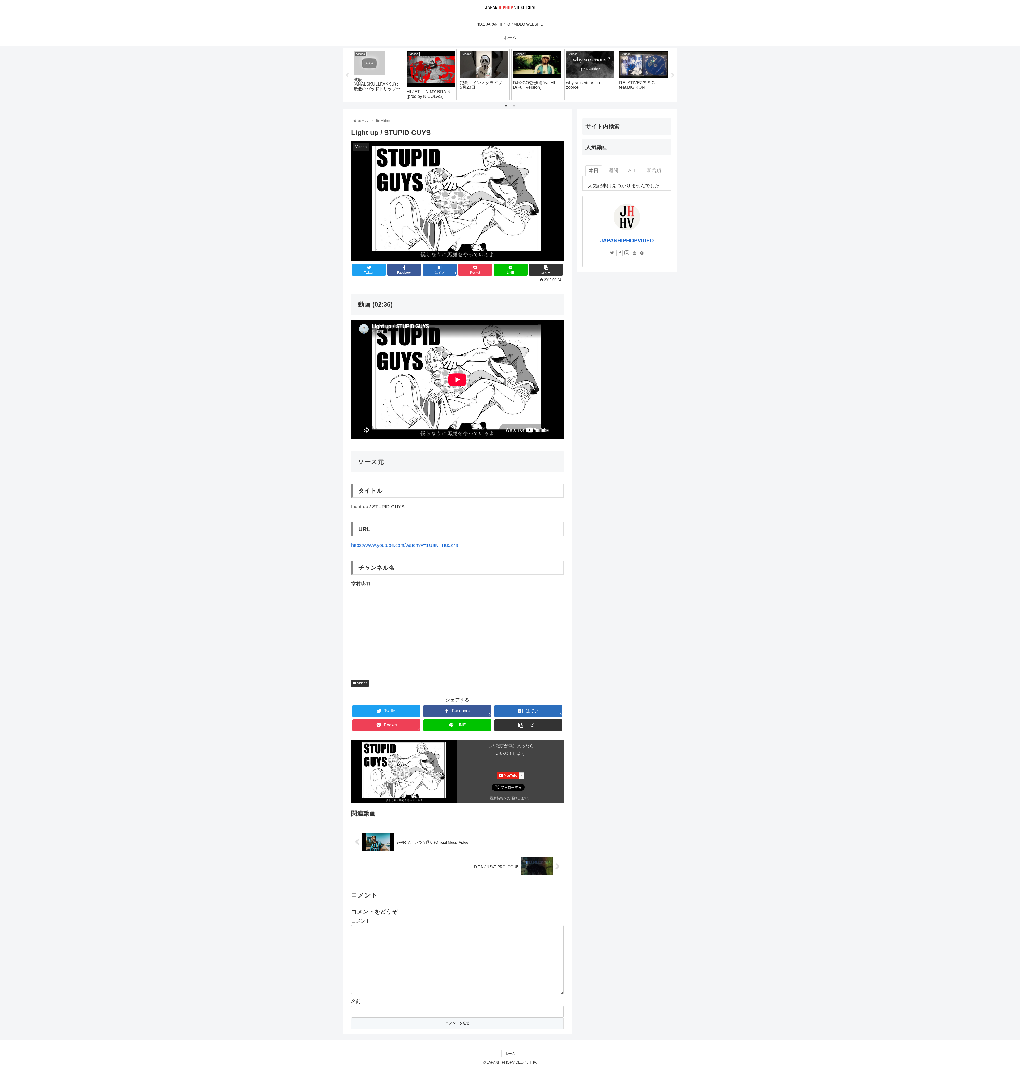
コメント (360, 921)
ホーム (510, 1053)
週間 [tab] (613, 170)
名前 (356, 1001)
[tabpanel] (377, 74)
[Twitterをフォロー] (612, 253)
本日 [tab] (593, 170)
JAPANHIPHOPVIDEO (627, 240)
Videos (362, 683)
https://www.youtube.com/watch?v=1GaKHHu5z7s (404, 545)
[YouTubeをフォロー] (634, 253)
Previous (347, 75)
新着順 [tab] (654, 170)
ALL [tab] (632, 170)
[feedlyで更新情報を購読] (642, 253)
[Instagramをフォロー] (627, 253)
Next (672, 75)
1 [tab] (506, 105)
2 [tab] (514, 105)
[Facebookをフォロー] (619, 253)
